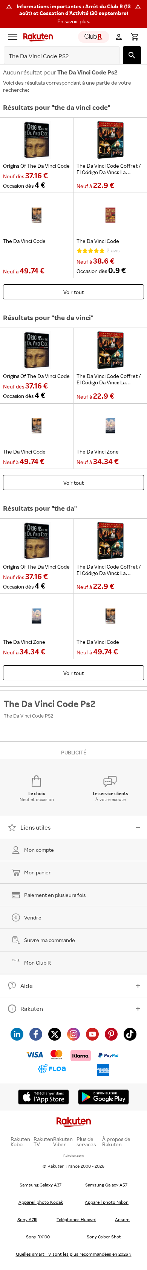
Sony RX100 (38, 1237)
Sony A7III (27, 1219)
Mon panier (37, 872)
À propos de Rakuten (116, 1141)
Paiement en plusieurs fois (55, 895)
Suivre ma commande (49, 940)
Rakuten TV (43, 1141)
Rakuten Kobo (20, 1141)
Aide (26, 985)
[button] (73, 14)
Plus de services (86, 1141)
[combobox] (56, 56)
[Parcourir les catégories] (13, 37)
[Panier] (134, 36)
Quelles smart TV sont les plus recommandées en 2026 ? (74, 1254)
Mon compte (39, 850)
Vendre (32, 917)
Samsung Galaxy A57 (106, 1185)
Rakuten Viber (63, 1141)
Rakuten (31, 1008)
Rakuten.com (73, 1155)
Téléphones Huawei (76, 1219)
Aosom (122, 1219)
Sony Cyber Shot (104, 1237)
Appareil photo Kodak (40, 1202)
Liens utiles (35, 827)
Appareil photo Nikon (107, 1202)
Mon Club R (37, 962)
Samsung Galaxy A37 (40, 1185)
